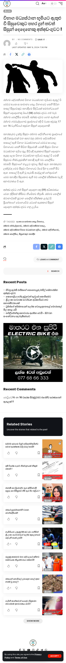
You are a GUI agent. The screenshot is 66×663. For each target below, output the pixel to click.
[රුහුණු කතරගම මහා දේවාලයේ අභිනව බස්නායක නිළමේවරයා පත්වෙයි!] (52, 562)
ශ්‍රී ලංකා (8, 11)
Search (55, 271)
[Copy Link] (23, 54)
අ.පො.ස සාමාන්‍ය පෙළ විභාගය (30, 221)
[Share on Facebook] (10, 54)
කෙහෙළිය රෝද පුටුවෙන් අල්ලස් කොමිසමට (28, 296)
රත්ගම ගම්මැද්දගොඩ (12, 225)
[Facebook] (19, 650)
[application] (33, 352)
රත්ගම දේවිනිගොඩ (50, 230)
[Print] (29, 54)
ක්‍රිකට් (47, 544)
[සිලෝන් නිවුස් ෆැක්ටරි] (6, 3)
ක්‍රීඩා (54, 544)
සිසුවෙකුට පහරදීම (27, 234)
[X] (24, 650)
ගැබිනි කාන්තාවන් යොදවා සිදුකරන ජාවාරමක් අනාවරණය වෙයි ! (20, 602)
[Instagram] (33, 650)
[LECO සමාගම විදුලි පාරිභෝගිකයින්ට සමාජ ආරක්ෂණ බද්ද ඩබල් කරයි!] (52, 448)
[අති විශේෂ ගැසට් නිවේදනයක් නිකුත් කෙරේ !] (52, 470)
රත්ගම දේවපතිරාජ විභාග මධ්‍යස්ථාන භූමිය (21, 230)
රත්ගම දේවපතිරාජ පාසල (34, 225)
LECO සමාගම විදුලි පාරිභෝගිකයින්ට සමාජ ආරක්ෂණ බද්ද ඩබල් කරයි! (21, 445)
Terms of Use (21, 658)
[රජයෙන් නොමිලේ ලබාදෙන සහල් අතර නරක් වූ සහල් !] (52, 584)
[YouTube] (28, 650)
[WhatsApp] (46, 650)
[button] (33, 352)
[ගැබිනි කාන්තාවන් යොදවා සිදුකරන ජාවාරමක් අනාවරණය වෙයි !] (52, 605)
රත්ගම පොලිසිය (10, 234)
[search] (37, 3)
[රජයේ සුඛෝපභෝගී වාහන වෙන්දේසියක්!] (52, 515)
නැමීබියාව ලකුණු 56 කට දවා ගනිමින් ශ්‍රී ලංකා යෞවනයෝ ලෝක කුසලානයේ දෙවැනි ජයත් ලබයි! (22, 535)
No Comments (25, 39)
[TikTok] (37, 650)
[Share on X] (16, 54)
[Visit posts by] (6, 43)
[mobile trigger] (60, 3)
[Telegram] (42, 650)
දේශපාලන (49, 519)
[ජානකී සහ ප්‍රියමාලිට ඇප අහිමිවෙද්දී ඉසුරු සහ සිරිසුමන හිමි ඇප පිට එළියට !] (52, 492)
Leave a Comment (49, 259)
